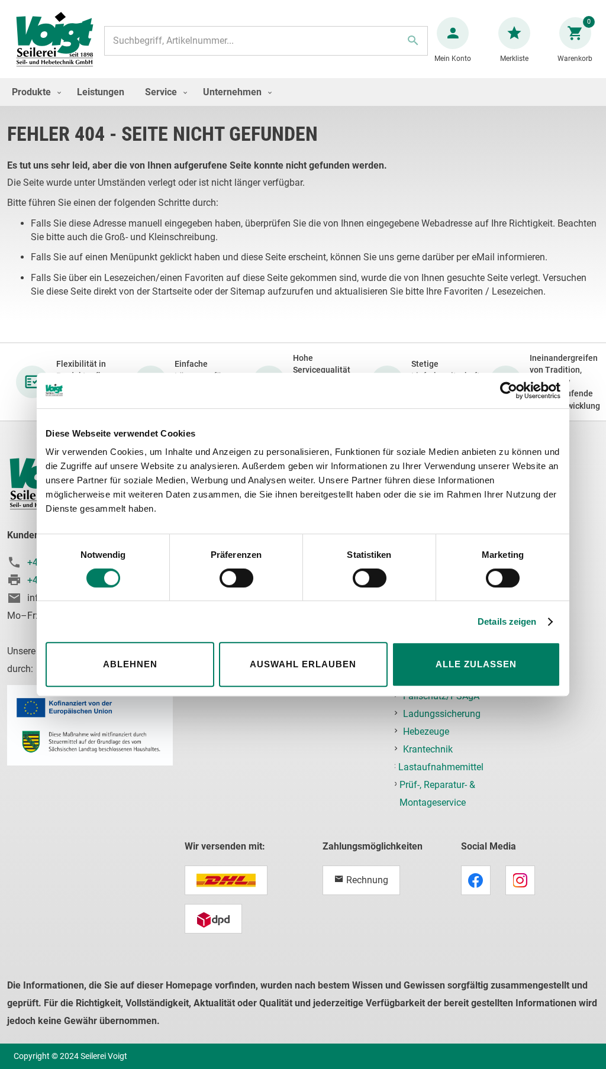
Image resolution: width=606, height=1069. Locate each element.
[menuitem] (34, 92)
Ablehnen (130, 664)
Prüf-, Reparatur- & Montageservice (437, 793)
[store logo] (54, 40)
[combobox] (266, 41)
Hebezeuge (426, 731)
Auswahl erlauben (303, 664)
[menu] (303, 92)
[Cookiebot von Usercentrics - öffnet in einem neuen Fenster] (508, 390)
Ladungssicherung (442, 713)
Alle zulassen (476, 664)
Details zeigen (507, 621)
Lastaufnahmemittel (440, 767)
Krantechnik (428, 749)
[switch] (236, 579)
